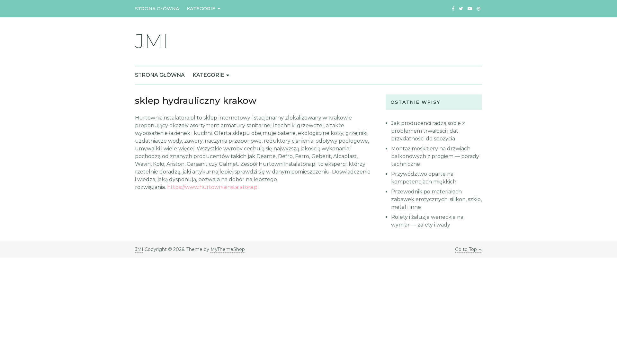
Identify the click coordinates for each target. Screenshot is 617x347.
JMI (152, 41)
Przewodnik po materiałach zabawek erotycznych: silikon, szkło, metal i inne (436, 199)
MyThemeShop (227, 249)
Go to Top (466, 249)
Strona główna (157, 9)
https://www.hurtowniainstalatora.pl (213, 187)
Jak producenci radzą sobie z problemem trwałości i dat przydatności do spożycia (428, 131)
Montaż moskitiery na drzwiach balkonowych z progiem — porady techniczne (435, 156)
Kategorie (201, 9)
